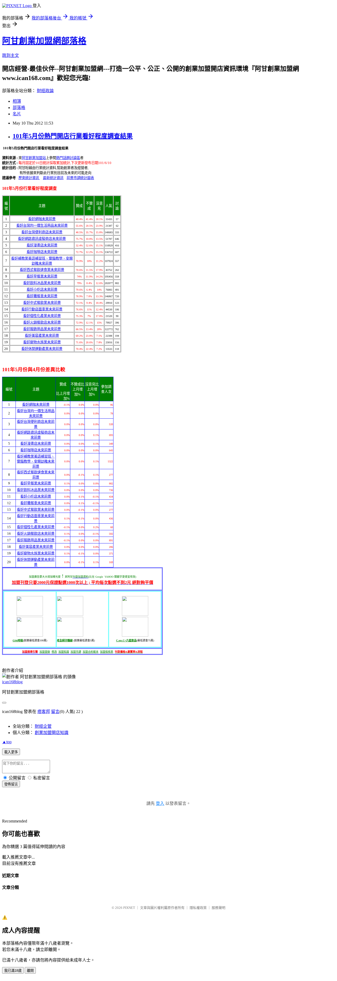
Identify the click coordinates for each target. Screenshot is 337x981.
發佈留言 (11, 784)
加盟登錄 (44, 651)
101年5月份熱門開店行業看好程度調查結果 (73, 136)
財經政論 (45, 90)
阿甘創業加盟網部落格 (44, 41)
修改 (54, 651)
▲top (7, 742)
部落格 (19, 107)
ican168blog (12, 682)
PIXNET (129, 908)
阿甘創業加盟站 (34, 158)
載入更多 (11, 752)
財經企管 (43, 726)
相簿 (17, 101)
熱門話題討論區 (68, 158)
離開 (30, 971)
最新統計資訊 (53, 178)
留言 (55, 711)
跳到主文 (10, 55)
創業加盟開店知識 (51, 732)
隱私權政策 (198, 908)
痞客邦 (43, 711)
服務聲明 (218, 908)
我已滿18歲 (13, 971)
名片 (17, 114)
